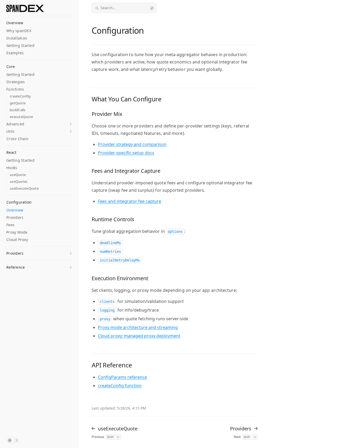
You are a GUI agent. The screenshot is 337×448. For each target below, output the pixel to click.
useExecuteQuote (24, 188)
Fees (10, 224)
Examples (15, 52)
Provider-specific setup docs (126, 153)
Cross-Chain (17, 138)
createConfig (20, 96)
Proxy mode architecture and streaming (138, 327)
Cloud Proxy (17, 239)
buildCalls (18, 110)
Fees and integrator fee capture (129, 201)
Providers (14, 217)
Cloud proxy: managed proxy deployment (139, 336)
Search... (108, 7)
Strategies (15, 81)
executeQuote (21, 117)
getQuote (18, 103)
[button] (39, 123)
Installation (16, 38)
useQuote (18, 175)
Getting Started (20, 45)
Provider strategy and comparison (132, 144)
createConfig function (120, 385)
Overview (14, 210)
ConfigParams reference (122, 377)
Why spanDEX (18, 30)
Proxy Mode (17, 232)
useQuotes (18, 181)
